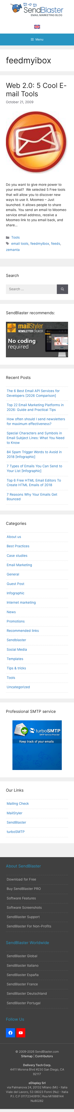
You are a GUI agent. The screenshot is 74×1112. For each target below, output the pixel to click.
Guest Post (15, 584)
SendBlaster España (23, 975)
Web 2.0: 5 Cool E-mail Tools (36, 89)
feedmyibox (39, 244)
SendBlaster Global (22, 956)
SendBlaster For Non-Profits (29, 926)
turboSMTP (16, 832)
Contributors (44, 1056)
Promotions (16, 621)
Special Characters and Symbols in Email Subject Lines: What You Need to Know (36, 438)
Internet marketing (21, 602)
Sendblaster (16, 640)
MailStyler (14, 813)
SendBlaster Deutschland (27, 993)
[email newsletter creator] (37, 356)
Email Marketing (19, 565)
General (13, 574)
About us (14, 537)
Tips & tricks (16, 668)
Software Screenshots (24, 908)
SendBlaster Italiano (22, 965)
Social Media (17, 649)
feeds (55, 244)
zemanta (13, 250)
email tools (19, 244)
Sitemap (27, 1056)
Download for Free (21, 879)
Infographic (15, 593)
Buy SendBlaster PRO (24, 889)
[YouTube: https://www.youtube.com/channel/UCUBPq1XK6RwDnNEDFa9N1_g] (20, 1032)
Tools (15, 237)
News (11, 612)
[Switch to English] (37, 27)
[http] (10, 1032)
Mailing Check (18, 804)
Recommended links (23, 631)
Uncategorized (18, 687)
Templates (15, 659)
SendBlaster (16, 822)
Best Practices (18, 546)
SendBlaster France (22, 984)
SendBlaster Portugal (23, 1003)
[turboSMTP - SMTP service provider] (37, 769)
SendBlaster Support (23, 917)
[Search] (62, 289)
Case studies (17, 556)
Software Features (21, 898)
